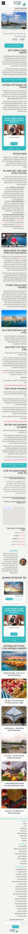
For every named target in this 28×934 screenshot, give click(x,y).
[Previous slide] (5, 132)
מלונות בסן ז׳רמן (22, 896)
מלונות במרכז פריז (22, 884)
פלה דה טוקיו (21, 539)
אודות (25, 826)
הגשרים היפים (17, 221)
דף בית (25, 823)
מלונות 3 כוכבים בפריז (21, 891)
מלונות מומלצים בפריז (21, 869)
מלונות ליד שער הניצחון (21, 899)
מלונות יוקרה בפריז (22, 909)
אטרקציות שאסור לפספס (20, 849)
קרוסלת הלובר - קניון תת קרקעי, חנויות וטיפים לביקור (14, 729)
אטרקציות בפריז (22, 846)
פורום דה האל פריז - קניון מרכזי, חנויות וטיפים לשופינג (14, 757)
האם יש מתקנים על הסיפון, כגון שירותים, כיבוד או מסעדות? (14, 502)
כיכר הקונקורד (21, 542)
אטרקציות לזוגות (22, 856)
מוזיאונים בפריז (23, 851)
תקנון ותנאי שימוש (22, 833)
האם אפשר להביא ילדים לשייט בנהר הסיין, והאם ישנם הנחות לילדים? (14, 498)
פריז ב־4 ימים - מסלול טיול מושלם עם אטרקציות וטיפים (14, 674)
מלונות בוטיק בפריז (22, 916)
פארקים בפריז (23, 864)
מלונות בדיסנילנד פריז (21, 874)
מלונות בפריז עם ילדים (21, 901)
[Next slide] (22, 132)
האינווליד (22, 533)
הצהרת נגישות (23, 836)
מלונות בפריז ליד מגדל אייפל (19, 882)
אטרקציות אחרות (22, 258)
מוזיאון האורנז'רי (21, 545)
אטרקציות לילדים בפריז (21, 854)
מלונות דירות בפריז (22, 911)
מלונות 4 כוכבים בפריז (21, 889)
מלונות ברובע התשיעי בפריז (20, 894)
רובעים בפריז (23, 828)
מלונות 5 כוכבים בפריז (21, 887)
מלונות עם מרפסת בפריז (20, 914)
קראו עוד (14, 144)
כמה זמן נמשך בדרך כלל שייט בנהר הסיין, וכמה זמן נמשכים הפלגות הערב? (14, 477)
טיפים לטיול (23, 831)
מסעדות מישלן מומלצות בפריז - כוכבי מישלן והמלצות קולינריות (14, 784)
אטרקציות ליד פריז (22, 859)
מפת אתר (24, 841)
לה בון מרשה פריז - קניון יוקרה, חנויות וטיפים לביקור (14, 812)
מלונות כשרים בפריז (21, 877)
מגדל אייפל (17, 225)
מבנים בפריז (23, 861)
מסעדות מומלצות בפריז (21, 904)
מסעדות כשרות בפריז (21, 906)
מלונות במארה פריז (22, 879)
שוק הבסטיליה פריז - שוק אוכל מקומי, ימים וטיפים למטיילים (14, 702)
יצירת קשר (24, 838)
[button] (3, 3)
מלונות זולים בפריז (22, 872)
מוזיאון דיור (22, 536)
